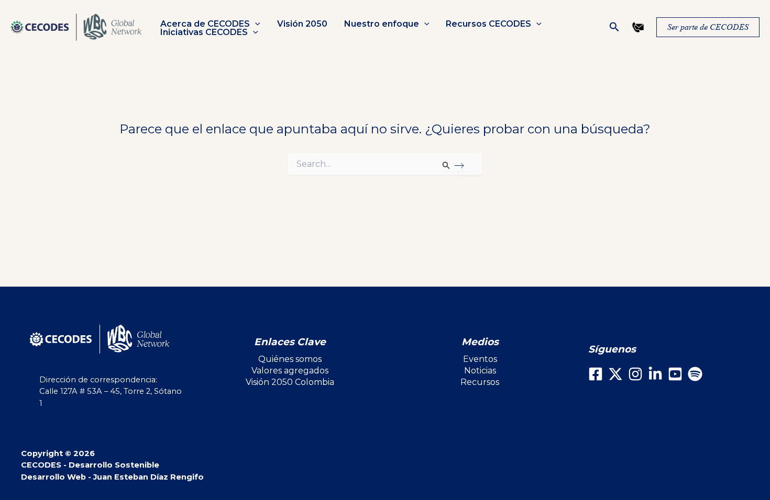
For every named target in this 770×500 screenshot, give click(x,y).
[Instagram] (635, 374)
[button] (255, 24)
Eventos (480, 359)
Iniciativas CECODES (204, 32)
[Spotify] (695, 374)
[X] (615, 374)
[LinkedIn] (655, 374)
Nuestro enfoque (381, 24)
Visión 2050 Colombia (290, 382)
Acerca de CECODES (205, 24)
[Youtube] (675, 374)
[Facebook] (595, 374)
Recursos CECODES (488, 24)
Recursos (479, 382)
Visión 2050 (302, 24)
